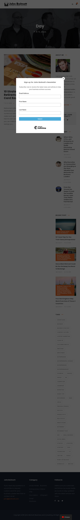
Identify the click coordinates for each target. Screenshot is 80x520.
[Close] (63, 78)
